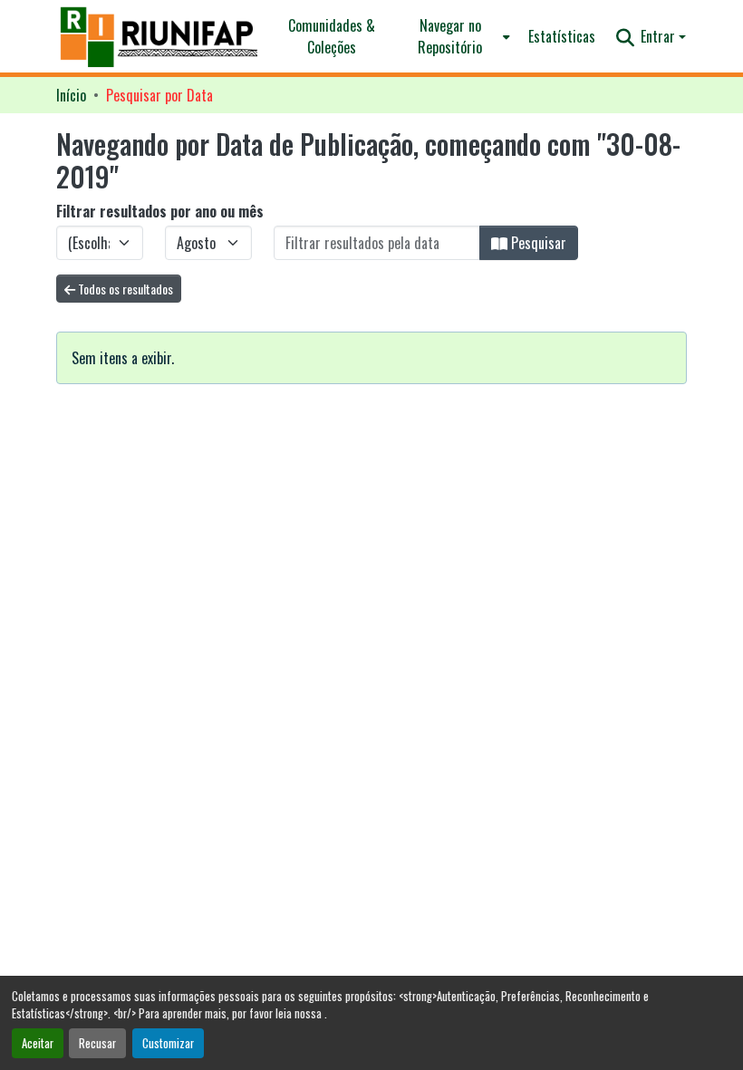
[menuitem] (455, 36)
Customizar (168, 1043)
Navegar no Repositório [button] (450, 36)
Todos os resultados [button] (124, 288)
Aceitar (37, 1043)
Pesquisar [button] (536, 243)
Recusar (97, 1043)
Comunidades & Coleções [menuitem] (331, 36)
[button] (160, 37)
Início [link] (71, 95)
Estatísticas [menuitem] (561, 36)
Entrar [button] (660, 36)
